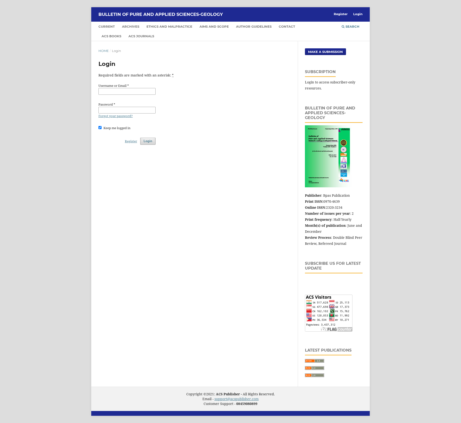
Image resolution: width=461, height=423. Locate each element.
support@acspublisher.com (236, 399)
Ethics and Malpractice (169, 26)
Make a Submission (325, 52)
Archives (130, 26)
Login (358, 14)
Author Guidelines (254, 26)
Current (106, 26)
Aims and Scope (214, 26)
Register (341, 14)
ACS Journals (141, 36)
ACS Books (111, 36)
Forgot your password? (115, 116)
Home (103, 51)
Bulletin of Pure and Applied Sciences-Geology (160, 14)
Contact (287, 26)
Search (352, 26)
